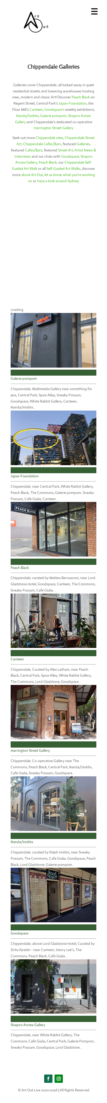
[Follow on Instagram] (59, 1079)
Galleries (83, 144)
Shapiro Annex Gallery (28, 1024)
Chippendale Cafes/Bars (42, 144)
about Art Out (32, 174)
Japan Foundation (73, 103)
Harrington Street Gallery (53, 128)
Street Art (65, 150)
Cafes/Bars (33, 150)
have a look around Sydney (58, 181)
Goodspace (70, 156)
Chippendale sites (49, 137)
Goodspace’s (54, 109)
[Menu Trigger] (94, 11)
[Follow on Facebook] (48, 1079)
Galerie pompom (53, 115)
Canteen (36, 109)
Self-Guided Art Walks (63, 168)
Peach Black (81, 97)
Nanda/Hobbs (27, 115)
